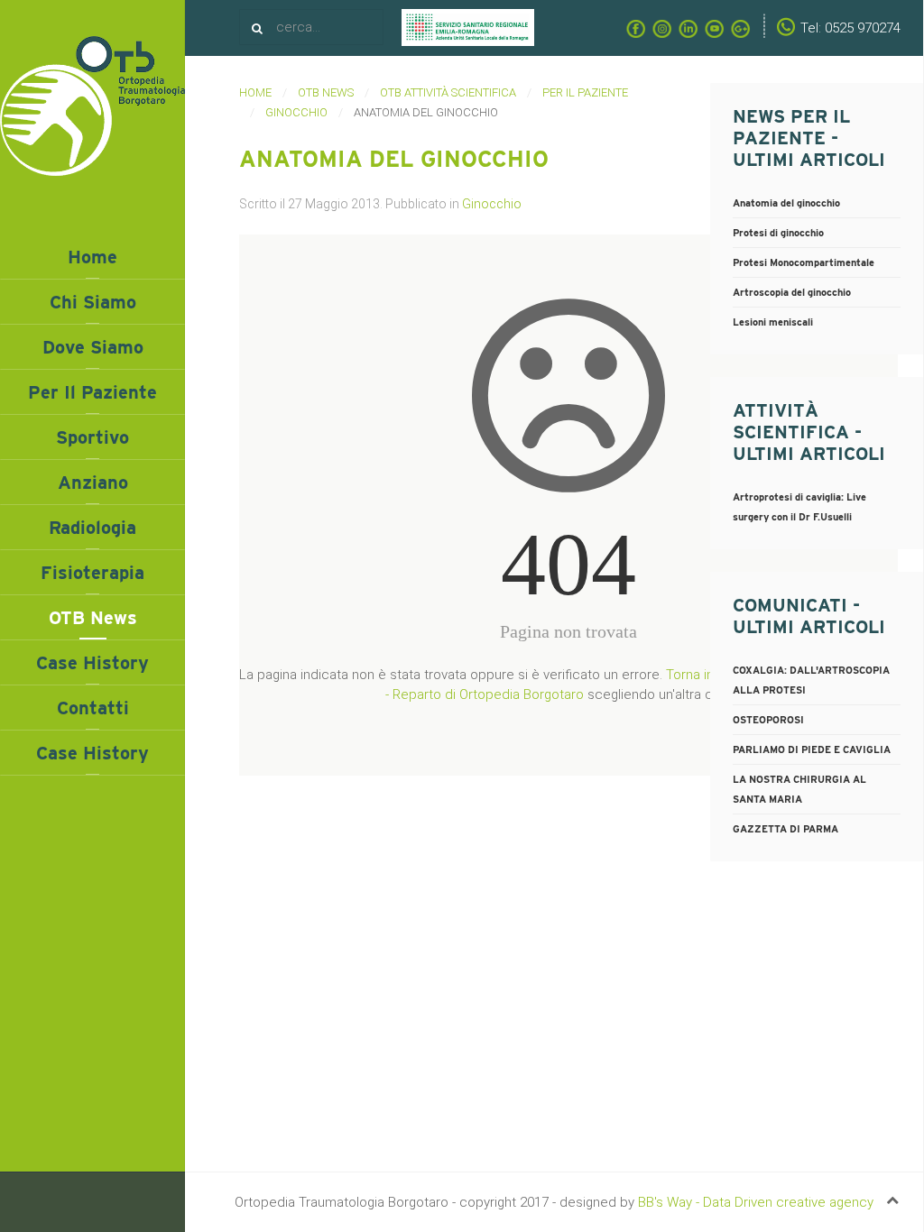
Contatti (93, 708)
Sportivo (92, 437)
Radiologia (92, 527)
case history (92, 753)
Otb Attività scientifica (448, 92)
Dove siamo (92, 347)
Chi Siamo (93, 302)
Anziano (93, 482)
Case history (92, 663)
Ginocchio (296, 112)
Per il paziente (92, 392)
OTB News (93, 618)
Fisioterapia (92, 573)
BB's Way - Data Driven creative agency (755, 1202)
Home (92, 257)
